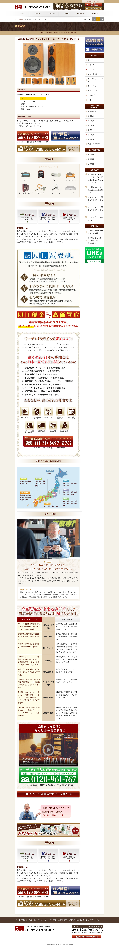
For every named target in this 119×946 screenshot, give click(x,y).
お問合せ (80, 920)
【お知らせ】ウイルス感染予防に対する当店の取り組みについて (59, 32)
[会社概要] (95, 13)
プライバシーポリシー (94, 920)
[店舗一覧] (51, 13)
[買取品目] (36, 13)
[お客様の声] (80, 13)
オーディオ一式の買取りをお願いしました (95, 210)
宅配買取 (91, 159)
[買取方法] (66, 13)
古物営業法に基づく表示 (93, 1)
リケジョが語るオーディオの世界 (95, 232)
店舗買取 (91, 164)
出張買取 (91, 155)
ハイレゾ (91, 95)
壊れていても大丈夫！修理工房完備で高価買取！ (95, 240)
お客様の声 (62, 920)
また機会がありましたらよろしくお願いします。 (95, 190)
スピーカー (92, 65)
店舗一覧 (32, 920)
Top (17, 920)
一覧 (89, 100)
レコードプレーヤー (95, 74)
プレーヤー (92, 69)
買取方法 (53, 920)
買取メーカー (43, 920)
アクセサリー (93, 86)
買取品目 (23, 920)
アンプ (90, 60)
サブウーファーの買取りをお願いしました (95, 200)
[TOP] (22, 13)
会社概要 (72, 920)
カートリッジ (93, 91)
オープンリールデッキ (95, 80)
